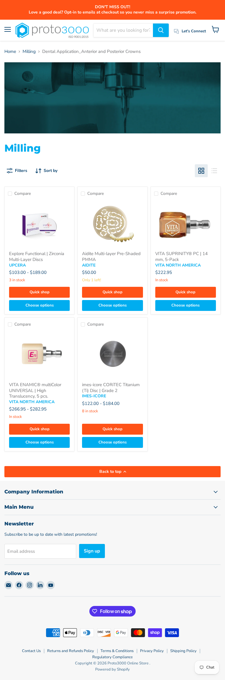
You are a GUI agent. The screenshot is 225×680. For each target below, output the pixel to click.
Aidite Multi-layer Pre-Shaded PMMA (111, 256)
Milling (29, 51)
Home (10, 51)
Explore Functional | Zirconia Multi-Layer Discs (36, 256)
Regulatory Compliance (112, 657)
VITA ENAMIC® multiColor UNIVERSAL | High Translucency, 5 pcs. (35, 390)
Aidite (89, 265)
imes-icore (94, 396)
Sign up (92, 551)
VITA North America (178, 265)
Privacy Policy (152, 651)
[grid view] (201, 170)
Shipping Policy (183, 651)
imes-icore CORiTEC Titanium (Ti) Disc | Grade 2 (111, 387)
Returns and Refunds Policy (70, 651)
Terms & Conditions (117, 651)
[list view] (214, 170)
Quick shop (40, 292)
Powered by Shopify (112, 669)
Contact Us (31, 651)
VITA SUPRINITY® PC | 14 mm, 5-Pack (181, 256)
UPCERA (17, 265)
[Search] (161, 30)
